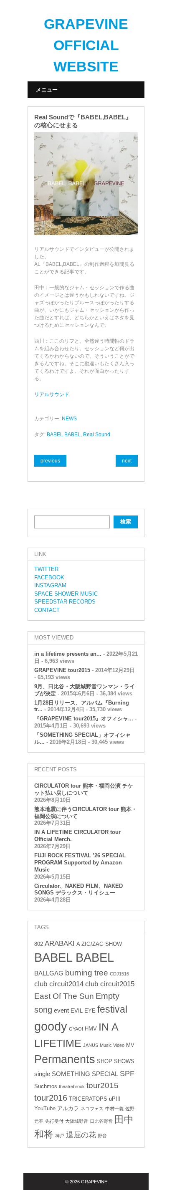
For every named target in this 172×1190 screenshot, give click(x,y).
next (127, 461)
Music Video (112, 1045)
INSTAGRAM (50, 585)
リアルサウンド (51, 394)
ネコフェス (92, 1108)
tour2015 (102, 1085)
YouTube (45, 1108)
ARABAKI (60, 943)
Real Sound (96, 434)
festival (112, 1009)
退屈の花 (81, 1135)
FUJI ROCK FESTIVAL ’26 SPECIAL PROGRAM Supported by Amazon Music (80, 862)
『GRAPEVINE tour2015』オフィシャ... (83, 718)
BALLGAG (48, 973)
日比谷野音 (101, 1121)
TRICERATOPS (88, 1099)
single (42, 1073)
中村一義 (114, 1108)
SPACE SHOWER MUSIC (66, 594)
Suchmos (45, 1086)
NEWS (69, 419)
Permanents (64, 1059)
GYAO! (76, 1028)
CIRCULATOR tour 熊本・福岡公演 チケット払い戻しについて (83, 789)
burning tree (86, 972)
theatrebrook (72, 1086)
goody (50, 1026)
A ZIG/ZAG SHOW (99, 944)
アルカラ (68, 1108)
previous (50, 461)
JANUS (90, 1045)
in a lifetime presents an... (67, 654)
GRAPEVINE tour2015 (62, 670)
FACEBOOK (49, 577)
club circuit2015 (109, 984)
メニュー (47, 89)
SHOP (104, 1061)
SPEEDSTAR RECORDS (65, 602)
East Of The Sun (64, 996)
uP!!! (115, 1099)
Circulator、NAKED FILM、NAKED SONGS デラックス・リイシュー (78, 889)
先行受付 (54, 1121)
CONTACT (47, 610)
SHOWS (124, 1061)
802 (38, 944)
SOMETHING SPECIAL (85, 1073)
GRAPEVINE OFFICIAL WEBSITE (86, 45)
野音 (102, 1135)
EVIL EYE (83, 1011)
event (61, 1010)
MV (130, 1045)
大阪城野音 (76, 1121)
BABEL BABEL (64, 434)
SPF (127, 1073)
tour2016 (50, 1097)
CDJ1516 (119, 973)
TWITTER (46, 569)
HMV (91, 1029)
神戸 (59, 1135)
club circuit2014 (58, 984)
